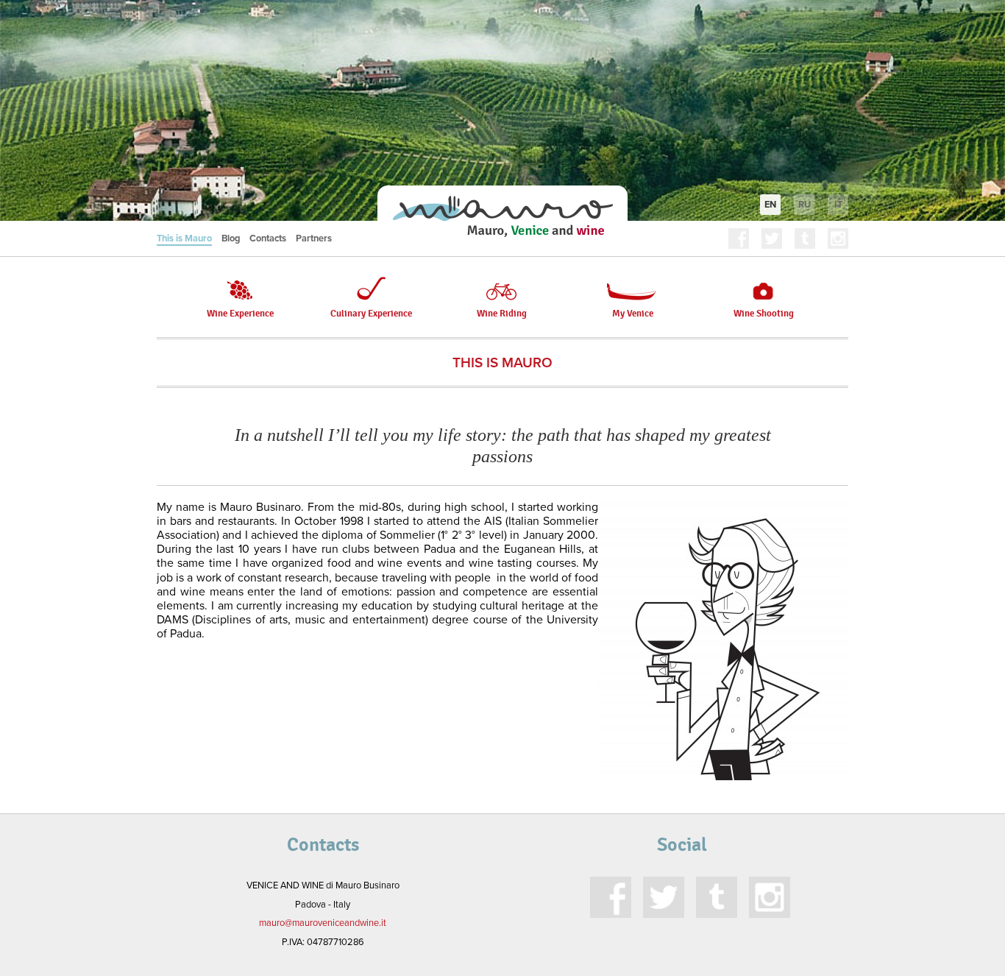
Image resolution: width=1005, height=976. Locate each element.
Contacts (267, 238)
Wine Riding (502, 313)
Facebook (738, 238)
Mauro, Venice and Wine (502, 216)
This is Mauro (184, 238)
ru (804, 205)
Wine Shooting (764, 313)
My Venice (632, 313)
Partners (314, 238)
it (838, 205)
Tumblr (805, 238)
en (770, 205)
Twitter (771, 238)
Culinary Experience (371, 313)
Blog (230, 238)
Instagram (838, 238)
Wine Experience (240, 313)
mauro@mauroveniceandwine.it (322, 923)
